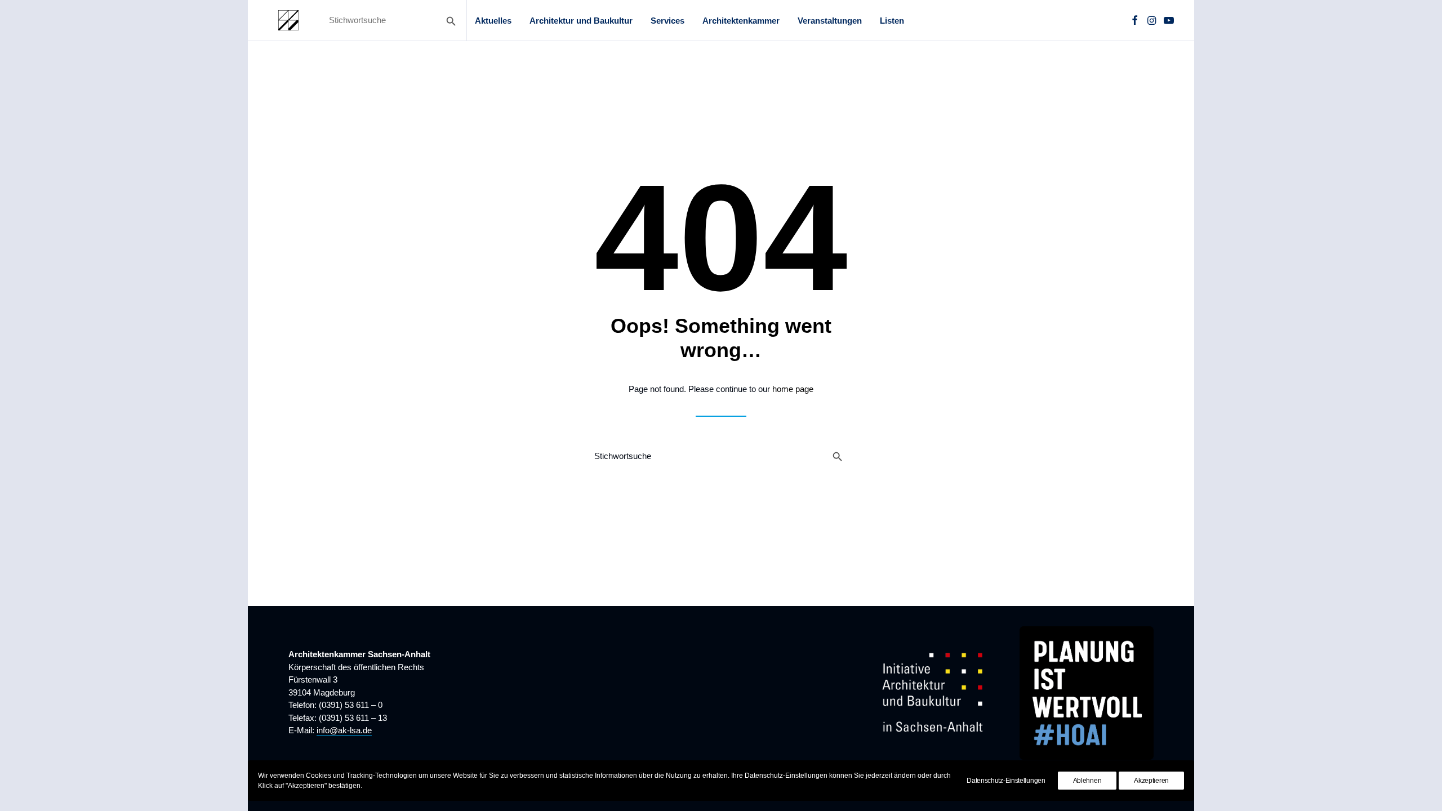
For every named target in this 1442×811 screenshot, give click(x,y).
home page (792, 389)
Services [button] (667, 20)
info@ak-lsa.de (344, 730)
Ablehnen (1087, 781)
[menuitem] (493, 20)
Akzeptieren (1151, 781)
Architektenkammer (741, 20)
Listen (892, 20)
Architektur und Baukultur (581, 20)
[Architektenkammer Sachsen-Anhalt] (288, 20)
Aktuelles (493, 20)
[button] (1135, 20)
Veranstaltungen (830, 20)
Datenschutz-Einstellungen (1006, 781)
